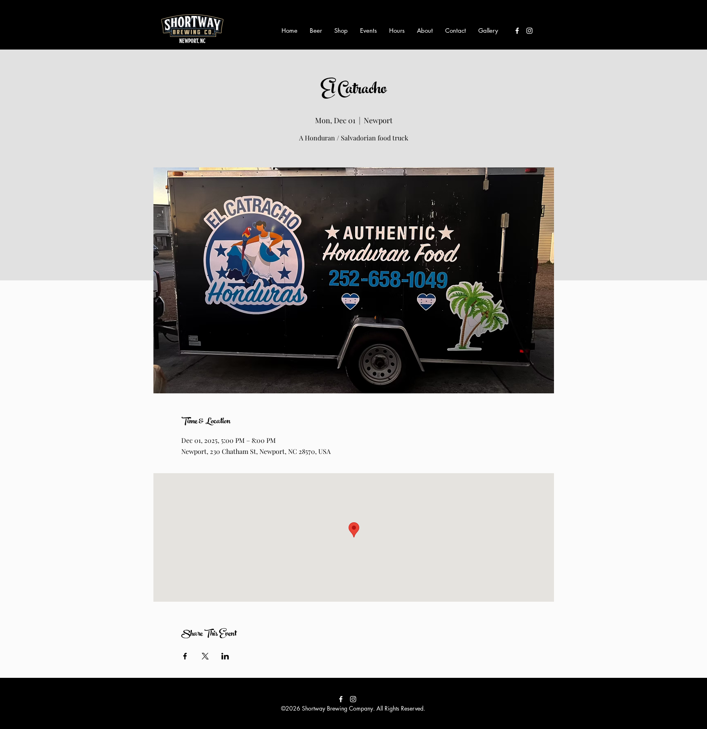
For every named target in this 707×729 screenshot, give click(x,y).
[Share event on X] (205, 656)
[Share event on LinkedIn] (225, 656)
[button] (316, 31)
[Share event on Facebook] (185, 656)
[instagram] (529, 31)
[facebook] (517, 31)
